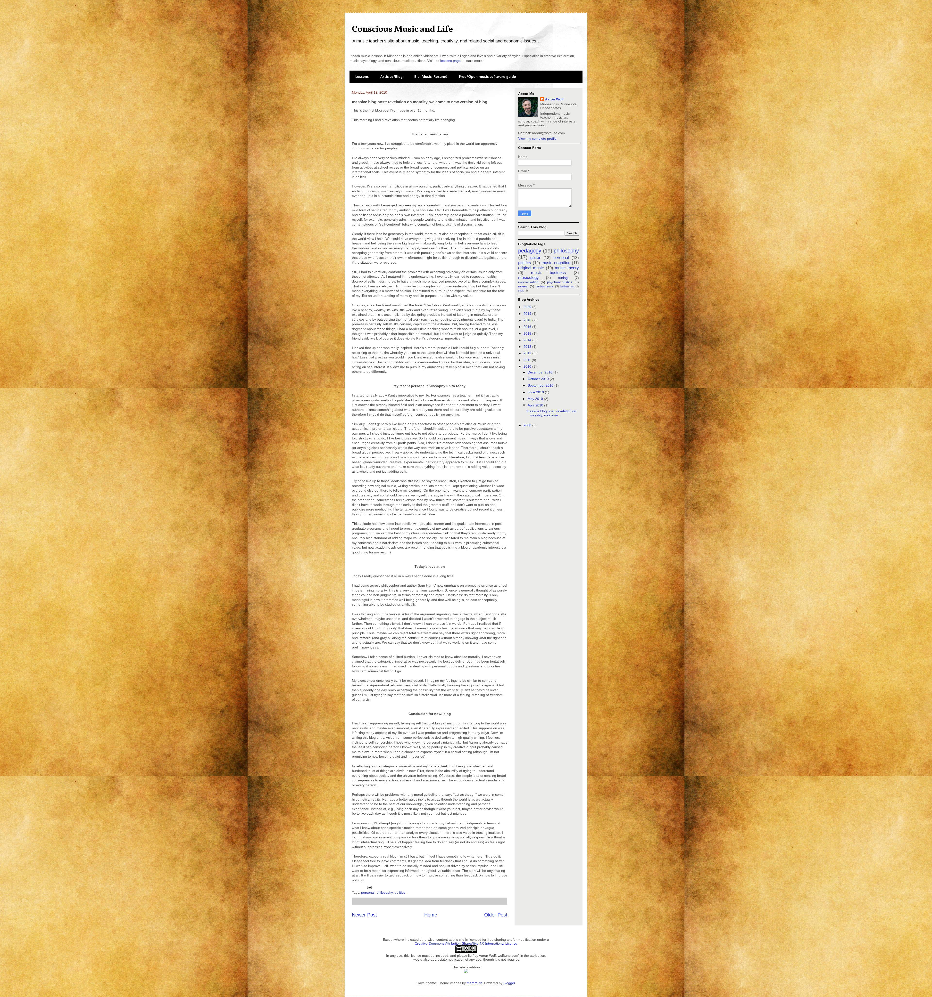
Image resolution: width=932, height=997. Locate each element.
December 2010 (540, 372)
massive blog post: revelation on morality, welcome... (551, 413)
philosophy (384, 892)
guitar (535, 257)
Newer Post (364, 914)
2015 (528, 333)
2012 (528, 353)
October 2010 (539, 379)
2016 (528, 327)
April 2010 (536, 405)
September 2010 (541, 385)
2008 (528, 425)
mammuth (474, 983)
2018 (528, 320)
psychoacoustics (559, 282)
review (523, 286)
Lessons (362, 77)
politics (400, 892)
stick (521, 290)
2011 (528, 360)
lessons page (450, 61)
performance (544, 286)
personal (367, 892)
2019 (528, 314)
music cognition (555, 262)
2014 (528, 340)
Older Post (495, 914)
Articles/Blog (391, 77)
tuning (563, 278)
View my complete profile (537, 138)
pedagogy (529, 251)
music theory (567, 268)
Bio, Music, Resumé (430, 77)
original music (531, 268)
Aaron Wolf (554, 99)
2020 (528, 307)
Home (430, 914)
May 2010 (536, 399)
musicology (528, 277)
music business (548, 272)
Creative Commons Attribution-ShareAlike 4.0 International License (466, 943)
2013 (528, 347)
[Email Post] (369, 887)
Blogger (509, 983)
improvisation (528, 282)
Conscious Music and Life (402, 30)
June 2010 (536, 392)
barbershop (567, 286)
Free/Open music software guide (487, 77)
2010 (528, 366)
